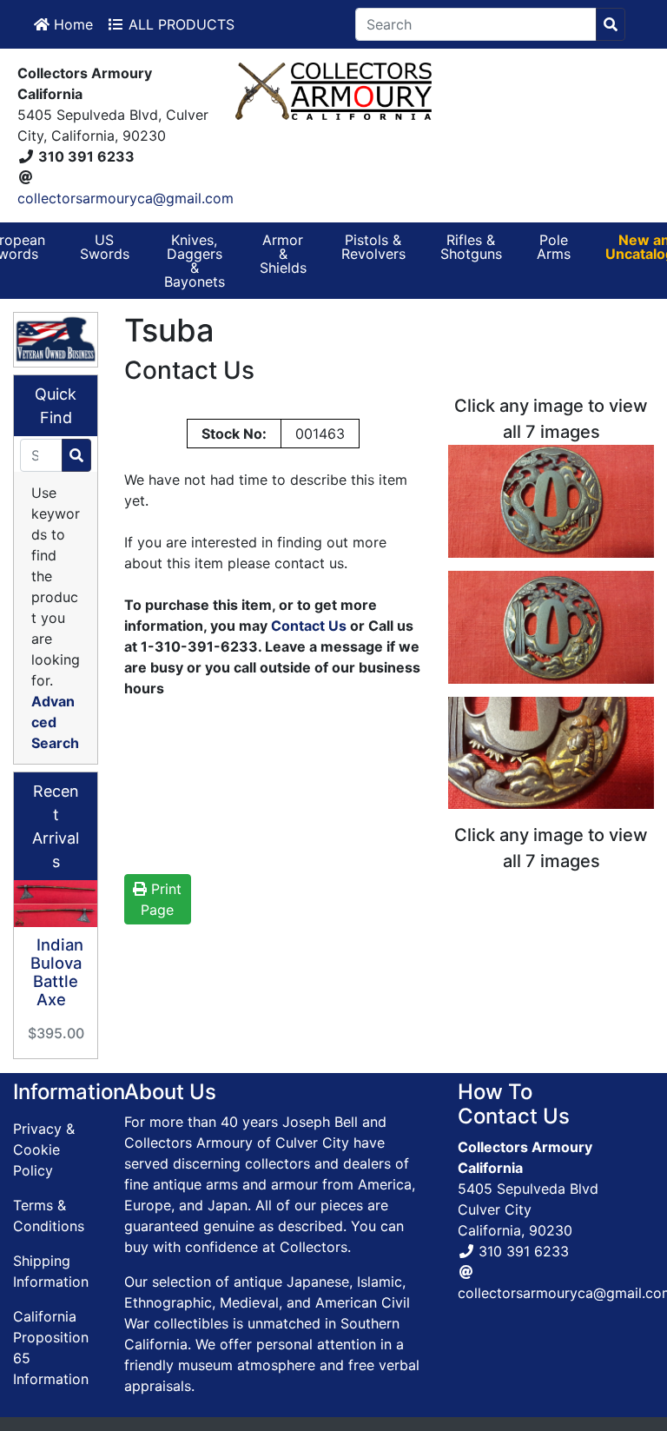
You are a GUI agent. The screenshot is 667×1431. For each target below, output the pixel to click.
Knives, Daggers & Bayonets (194, 260)
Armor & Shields (283, 253)
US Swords (104, 246)
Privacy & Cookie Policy (44, 1149)
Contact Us (309, 625)
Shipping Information (51, 1271)
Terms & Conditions (48, 1215)
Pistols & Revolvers (373, 246)
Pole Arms (554, 246)
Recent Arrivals (55, 826)
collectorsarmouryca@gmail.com (125, 198)
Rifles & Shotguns (471, 246)
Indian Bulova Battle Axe (56, 971)
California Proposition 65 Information (51, 1348)
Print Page (161, 899)
